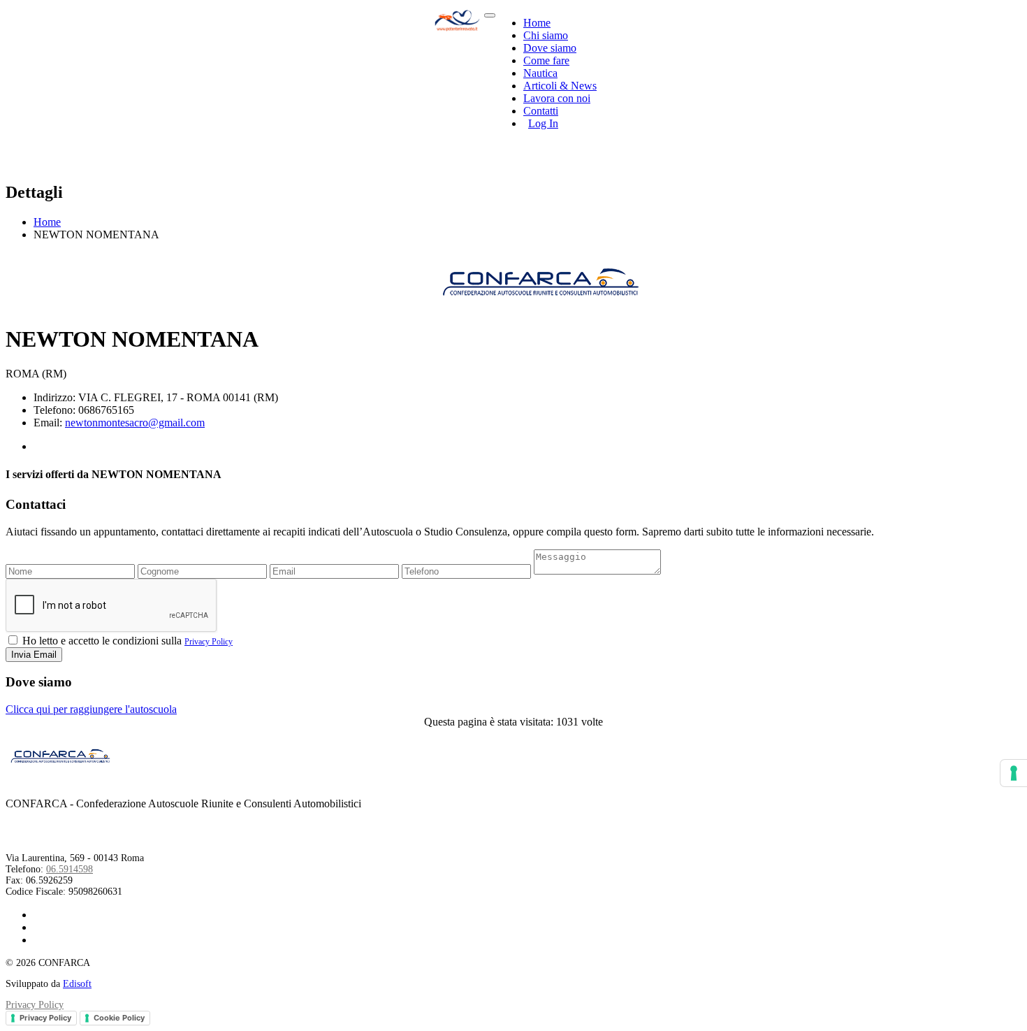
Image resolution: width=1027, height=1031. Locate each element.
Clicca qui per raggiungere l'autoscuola (91, 709)
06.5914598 (69, 869)
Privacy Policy (208, 642)
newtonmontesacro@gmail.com (135, 422)
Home (537, 23)
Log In (543, 123)
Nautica (540, 73)
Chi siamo (545, 35)
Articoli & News (560, 86)
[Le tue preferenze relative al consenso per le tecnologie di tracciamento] (1013, 773)
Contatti (540, 111)
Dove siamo (549, 48)
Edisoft (77, 984)
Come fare (546, 60)
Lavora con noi (556, 98)
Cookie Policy (119, 1018)
